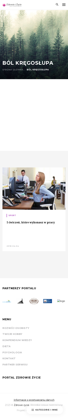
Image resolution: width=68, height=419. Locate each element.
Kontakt (9, 358)
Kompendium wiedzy (17, 340)
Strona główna (12, 70)
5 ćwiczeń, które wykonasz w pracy (31, 222)
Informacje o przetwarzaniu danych (34, 399)
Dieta (6, 346)
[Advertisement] (34, 115)
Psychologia (12, 352)
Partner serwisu (15, 364)
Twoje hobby (12, 334)
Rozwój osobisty (15, 328)
